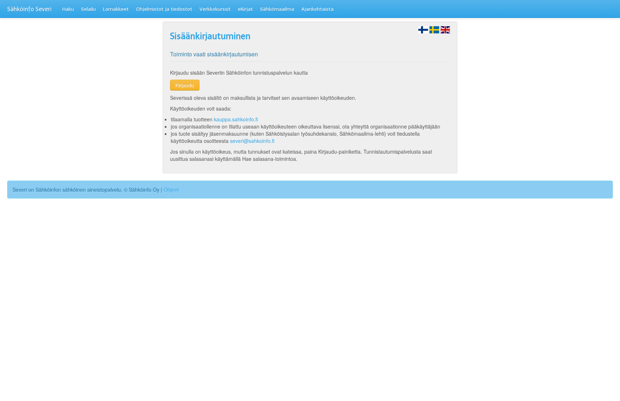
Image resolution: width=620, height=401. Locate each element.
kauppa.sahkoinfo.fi (236, 119)
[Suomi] (423, 29)
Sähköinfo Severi (29, 9)
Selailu (88, 9)
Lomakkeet (116, 9)
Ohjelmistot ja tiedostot (164, 9)
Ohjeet (171, 189)
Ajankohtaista (317, 9)
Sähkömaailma (277, 9)
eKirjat (245, 9)
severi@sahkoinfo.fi (252, 140)
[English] (445, 29)
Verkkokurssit (215, 9)
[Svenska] (434, 29)
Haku (68, 9)
